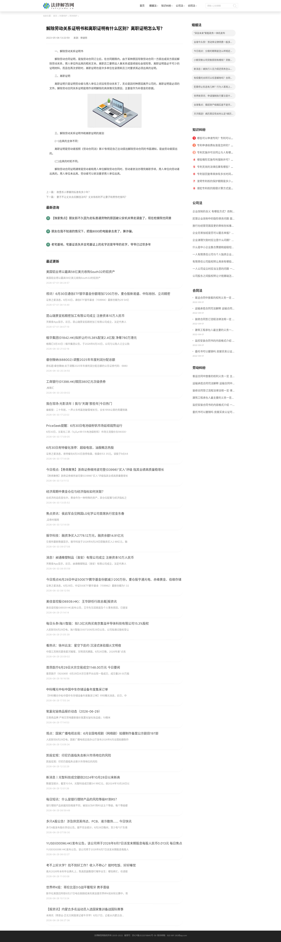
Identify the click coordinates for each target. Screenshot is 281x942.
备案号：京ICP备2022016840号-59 (140, 935)
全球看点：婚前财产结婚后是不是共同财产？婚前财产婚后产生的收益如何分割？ (213, 105)
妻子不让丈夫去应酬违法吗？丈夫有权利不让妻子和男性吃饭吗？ (92, 196)
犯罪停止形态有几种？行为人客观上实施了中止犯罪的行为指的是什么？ (213, 87)
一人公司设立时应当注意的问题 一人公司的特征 (212, 269)
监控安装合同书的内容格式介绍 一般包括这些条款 (215, 341)
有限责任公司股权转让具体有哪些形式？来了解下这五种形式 (213, 262)
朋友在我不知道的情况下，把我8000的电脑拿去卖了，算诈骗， (93, 231)
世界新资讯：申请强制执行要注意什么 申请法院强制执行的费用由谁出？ (213, 96)
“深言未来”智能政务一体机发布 (209, 33)
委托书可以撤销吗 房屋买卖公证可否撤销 (215, 352)
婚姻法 (153, 5)
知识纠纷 (166, 5)
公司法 (179, 5)
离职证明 (87, 181)
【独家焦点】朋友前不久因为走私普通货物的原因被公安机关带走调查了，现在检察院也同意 (111, 218)
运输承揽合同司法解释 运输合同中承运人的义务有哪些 (215, 309)
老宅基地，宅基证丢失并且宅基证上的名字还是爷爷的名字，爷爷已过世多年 (101, 244)
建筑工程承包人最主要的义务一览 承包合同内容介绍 (214, 330)
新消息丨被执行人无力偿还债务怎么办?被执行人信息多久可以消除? (212, 69)
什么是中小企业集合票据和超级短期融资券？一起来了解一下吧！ (213, 248)
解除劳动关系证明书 (69, 181)
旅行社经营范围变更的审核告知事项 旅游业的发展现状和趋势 (213, 226)
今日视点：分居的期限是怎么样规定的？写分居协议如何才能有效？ (212, 52)
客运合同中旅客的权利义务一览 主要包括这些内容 (215, 298)
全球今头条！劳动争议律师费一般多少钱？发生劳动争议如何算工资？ (213, 43)
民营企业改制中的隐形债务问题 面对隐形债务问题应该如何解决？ (212, 219)
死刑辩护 (73, 16)
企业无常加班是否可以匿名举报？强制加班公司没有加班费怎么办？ (213, 233)
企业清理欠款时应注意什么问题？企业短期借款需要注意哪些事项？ (213, 241)
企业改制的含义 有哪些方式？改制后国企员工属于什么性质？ (212, 212)
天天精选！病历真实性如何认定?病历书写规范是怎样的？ (212, 114)
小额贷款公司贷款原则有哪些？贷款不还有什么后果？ (213, 60)
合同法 (191, 5)
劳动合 (97, 181)
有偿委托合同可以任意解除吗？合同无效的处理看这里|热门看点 (213, 78)
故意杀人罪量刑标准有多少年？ (74, 192)
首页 (142, 5)
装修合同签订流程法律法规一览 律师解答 (215, 319)
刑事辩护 (63, 16)
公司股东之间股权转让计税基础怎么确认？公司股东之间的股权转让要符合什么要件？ (213, 276)
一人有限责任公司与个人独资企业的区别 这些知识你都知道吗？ (213, 255)
